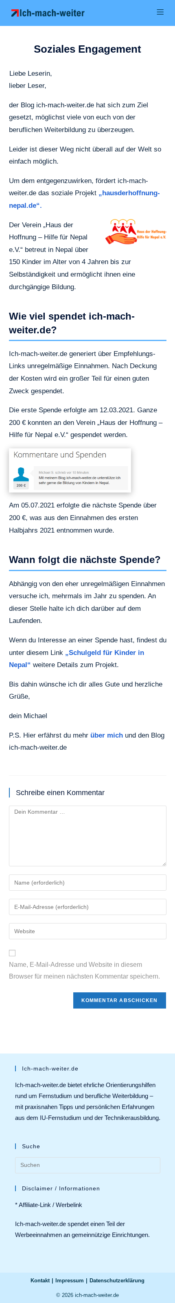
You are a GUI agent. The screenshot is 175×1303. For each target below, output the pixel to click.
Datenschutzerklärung (117, 1280)
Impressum (69, 1280)
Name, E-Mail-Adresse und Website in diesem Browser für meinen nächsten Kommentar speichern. (84, 970)
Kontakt (40, 1280)
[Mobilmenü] (160, 13)
